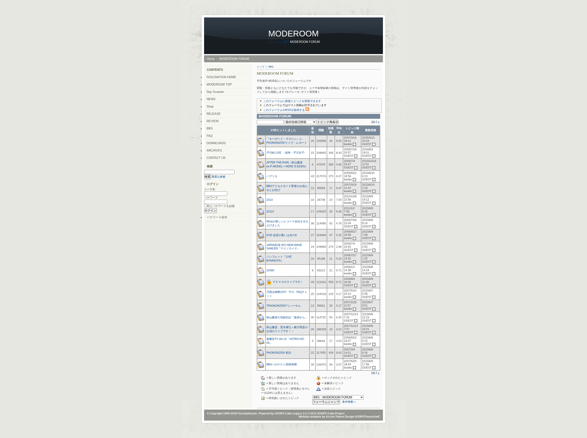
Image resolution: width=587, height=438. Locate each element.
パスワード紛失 (217, 217)
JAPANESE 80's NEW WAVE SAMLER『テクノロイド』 (284, 246)
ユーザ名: (210, 189)
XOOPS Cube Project (330, 413)
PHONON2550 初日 (278, 352)
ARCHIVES (214, 150)
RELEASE (214, 114)
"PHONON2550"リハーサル (283, 305)
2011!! (270, 211)
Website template (310, 416)
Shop (210, 106)
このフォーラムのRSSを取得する (284, 110)
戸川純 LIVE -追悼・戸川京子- (285, 152)
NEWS (211, 99)
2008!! (270, 270)
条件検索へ (349, 402)
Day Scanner (215, 92)
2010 (269, 199)
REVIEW (213, 121)
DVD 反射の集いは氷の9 (281, 235)
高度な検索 (218, 176)
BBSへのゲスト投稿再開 (281, 364)
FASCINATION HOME (221, 77)
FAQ (210, 136)
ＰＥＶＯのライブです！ (288, 282)
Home (211, 59)
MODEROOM (293, 33)
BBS (286, 42)
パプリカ (271, 176)
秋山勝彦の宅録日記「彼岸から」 (287, 317)
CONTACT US (216, 158)
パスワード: (211, 197)
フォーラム (274, 42)
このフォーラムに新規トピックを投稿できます (292, 101)
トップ (260, 66)
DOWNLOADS (216, 143)
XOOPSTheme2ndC (367, 416)
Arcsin (330, 416)
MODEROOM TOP (219, 84)
